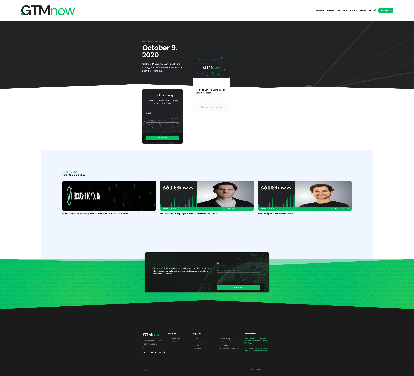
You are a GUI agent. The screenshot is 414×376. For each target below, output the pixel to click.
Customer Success (229, 342)
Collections (340, 10)
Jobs (370, 10)
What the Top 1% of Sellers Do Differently (276, 213)
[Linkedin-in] (144, 352)
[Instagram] (160, 352)
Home (144, 41)
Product (225, 345)
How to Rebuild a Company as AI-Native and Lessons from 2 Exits (188, 213)
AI (197, 339)
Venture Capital (203, 342)
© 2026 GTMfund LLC (260, 369)
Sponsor (362, 10)
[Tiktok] (164, 352)
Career (199, 345)
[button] (375, 10)
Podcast (330, 10)
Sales (199, 348)
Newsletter (320, 10)
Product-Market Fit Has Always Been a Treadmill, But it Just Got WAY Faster (95, 213)
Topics (352, 10)
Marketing (226, 339)
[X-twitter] (148, 352)
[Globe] (156, 352)
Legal (145, 369)
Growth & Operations (230, 348)
